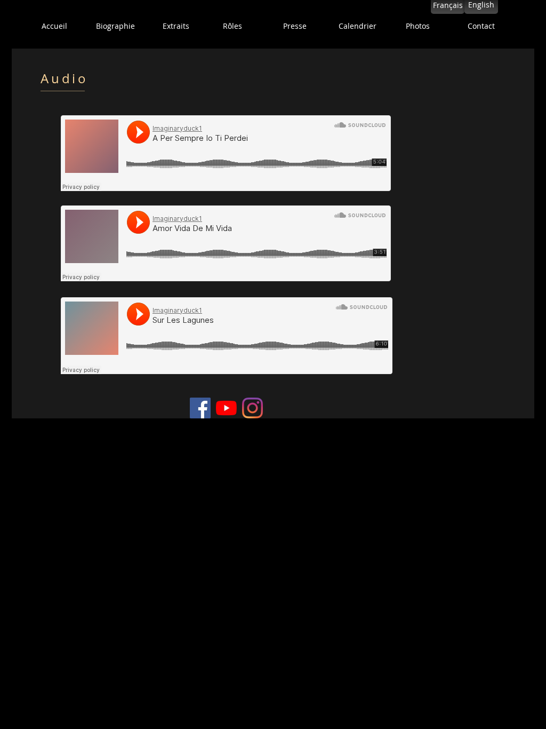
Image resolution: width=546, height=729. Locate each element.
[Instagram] (252, 408)
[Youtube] (226, 408)
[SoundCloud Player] (226, 153)
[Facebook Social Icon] (200, 408)
